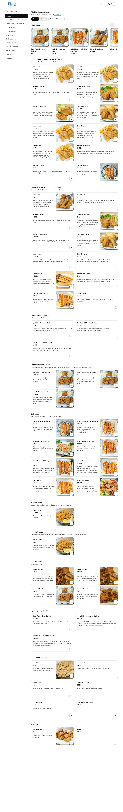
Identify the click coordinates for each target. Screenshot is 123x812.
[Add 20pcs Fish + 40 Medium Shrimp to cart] (71, 648)
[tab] (35, 19)
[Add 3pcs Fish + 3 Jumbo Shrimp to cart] (66, 44)
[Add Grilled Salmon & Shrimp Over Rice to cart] (85, 44)
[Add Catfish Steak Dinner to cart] (71, 247)
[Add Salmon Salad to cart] (71, 493)
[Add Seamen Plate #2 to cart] (115, 602)
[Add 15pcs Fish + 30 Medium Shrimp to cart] (115, 629)
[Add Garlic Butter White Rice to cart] (115, 715)
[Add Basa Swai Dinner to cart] (115, 247)
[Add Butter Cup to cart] (115, 742)
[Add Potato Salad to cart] (71, 695)
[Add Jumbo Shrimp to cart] (71, 552)
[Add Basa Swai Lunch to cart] (115, 119)
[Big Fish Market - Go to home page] (12, 4)
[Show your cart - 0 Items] (116, 4)
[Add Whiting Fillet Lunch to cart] (115, 158)
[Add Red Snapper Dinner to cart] (115, 227)
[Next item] (116, 25)
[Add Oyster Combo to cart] (71, 582)
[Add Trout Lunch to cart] (71, 139)
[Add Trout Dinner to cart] (71, 267)
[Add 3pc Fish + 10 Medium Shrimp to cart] (115, 336)
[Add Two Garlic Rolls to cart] (71, 742)
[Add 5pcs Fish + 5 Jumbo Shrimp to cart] (46, 44)
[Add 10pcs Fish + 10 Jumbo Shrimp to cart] (71, 629)
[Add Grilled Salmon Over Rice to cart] (115, 454)
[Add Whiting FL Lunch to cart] (71, 178)
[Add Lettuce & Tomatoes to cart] (115, 676)
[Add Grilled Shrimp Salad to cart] (115, 493)
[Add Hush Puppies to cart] (71, 715)
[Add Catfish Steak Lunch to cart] (71, 119)
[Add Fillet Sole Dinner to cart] (71, 227)
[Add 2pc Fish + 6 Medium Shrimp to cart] (71, 336)
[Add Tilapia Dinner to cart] (71, 286)
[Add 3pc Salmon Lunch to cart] (115, 178)
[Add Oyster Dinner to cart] (115, 306)
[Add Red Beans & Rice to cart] (115, 695)
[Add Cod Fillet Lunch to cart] (115, 80)
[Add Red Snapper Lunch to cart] (115, 99)
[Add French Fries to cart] (71, 676)
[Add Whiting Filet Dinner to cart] (115, 286)
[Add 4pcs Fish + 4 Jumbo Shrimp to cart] (115, 385)
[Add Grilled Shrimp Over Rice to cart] (71, 454)
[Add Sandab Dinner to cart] (115, 267)
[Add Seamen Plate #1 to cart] (71, 602)
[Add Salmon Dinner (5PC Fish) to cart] (71, 306)
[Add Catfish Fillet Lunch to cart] (71, 80)
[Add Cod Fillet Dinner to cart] (115, 208)
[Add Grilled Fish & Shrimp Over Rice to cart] (115, 434)
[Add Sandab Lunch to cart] (115, 139)
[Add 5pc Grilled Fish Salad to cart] (115, 474)
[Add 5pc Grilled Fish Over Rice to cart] (71, 434)
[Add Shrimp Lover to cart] (71, 523)
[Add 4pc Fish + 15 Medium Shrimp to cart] (71, 355)
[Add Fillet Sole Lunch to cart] (71, 99)
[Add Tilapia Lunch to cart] (71, 158)
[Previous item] (112, 25)
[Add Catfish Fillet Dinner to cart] (105, 44)
